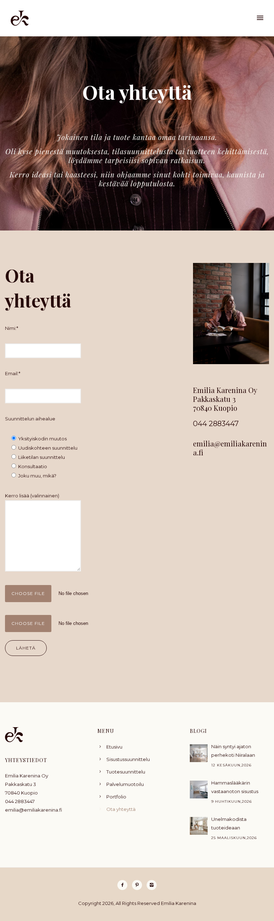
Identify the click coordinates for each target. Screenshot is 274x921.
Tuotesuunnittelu (125, 772)
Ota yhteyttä (121, 809)
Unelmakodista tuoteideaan (229, 823)
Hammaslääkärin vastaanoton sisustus (234, 787)
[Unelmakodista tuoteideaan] (199, 826)
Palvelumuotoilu (125, 784)
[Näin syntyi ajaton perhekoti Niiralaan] (199, 753)
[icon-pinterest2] (139, 885)
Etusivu (114, 747)
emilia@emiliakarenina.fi (230, 448)
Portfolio (116, 797)
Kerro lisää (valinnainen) (32, 495)
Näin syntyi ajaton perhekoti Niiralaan (233, 751)
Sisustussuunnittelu (128, 759)
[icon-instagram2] (152, 885)
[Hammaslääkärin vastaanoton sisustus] (199, 789)
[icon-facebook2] (124, 885)
